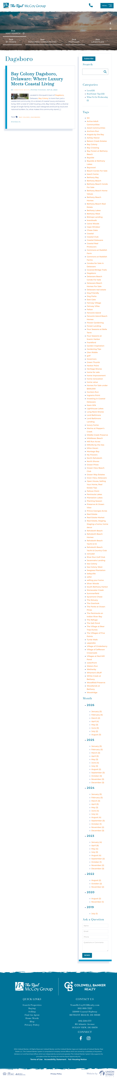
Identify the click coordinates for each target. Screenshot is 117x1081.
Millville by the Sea (95, 445)
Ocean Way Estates (96, 475)
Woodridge (92, 693)
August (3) (96, 735)
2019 (90, 907)
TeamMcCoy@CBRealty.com (85, 1005)
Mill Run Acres (93, 442)
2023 (90, 836)
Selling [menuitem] (32, 1012)
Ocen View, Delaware (97, 478)
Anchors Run (93, 131)
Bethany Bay (93, 177)
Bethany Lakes (94, 210)
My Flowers (92, 455)
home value (92, 382)
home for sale (93, 372)
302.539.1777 (85, 1021)
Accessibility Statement (55, 1059)
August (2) (96, 769)
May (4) (94, 849)
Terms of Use (36, 1059)
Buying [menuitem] (32, 1008)
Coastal (90, 234)
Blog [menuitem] (32, 1021)
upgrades (91, 643)
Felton (90, 310)
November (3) (97, 779)
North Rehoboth (94, 458)
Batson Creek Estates (97, 141)
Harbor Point (93, 366)
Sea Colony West (94, 567)
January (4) (96, 842)
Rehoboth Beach (95, 531)
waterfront (92, 663)
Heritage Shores (94, 369)
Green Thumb (93, 362)
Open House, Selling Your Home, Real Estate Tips (96, 484)
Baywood (91, 168)
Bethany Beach (94, 181)
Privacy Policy (56, 1074)
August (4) (96, 817)
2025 (90, 740)
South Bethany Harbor (97, 587)
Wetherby (91, 669)
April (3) (95, 756)
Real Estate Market (95, 518)
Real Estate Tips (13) (95, 94)
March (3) (95, 753)
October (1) (96, 824)
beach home (93, 174)
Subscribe (89, 59)
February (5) (97, 715)
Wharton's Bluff (94, 673)
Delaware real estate (96, 290)
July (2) (94, 731)
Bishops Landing (95, 217)
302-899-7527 (85, 1008)
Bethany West (93, 214)
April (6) (95, 846)
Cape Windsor (93, 227)
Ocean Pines (93, 465)
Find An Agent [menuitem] (32, 1015)
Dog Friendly (93, 293)
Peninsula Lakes (94, 494)
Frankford (91, 343)
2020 (91, 892)
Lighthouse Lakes (95, 409)
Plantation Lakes (95, 498)
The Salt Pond (93, 623)
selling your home (95, 580)
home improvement (96, 376)
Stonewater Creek (95, 590)
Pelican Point (93, 491)
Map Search (13, 32)
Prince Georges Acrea (97, 511)
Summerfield (93, 593)
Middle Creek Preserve (97, 435)
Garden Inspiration (95, 346)
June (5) (95, 728)
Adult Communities (96, 128)
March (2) (95, 718)
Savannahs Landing (96, 560)
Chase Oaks (92, 230)
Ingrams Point (93, 395)
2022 (90, 874)
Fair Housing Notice (77, 1059)
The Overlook (93, 603)
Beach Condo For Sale (97, 171)
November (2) (97, 827)
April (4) (95, 721)
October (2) (96, 884)
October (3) (96, 776)
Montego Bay (93, 452)
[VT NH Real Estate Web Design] (100, 1074)
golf (88, 356)
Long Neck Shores (95, 412)
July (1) (94, 914)
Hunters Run (93, 392)
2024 (91, 788)
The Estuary (92, 600)
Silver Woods (93, 584)
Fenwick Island (94, 313)
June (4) (95, 763)
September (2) (98, 859)
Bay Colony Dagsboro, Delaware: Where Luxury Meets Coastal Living (37, 79)
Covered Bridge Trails (97, 270)
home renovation (95, 379)
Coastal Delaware (95, 240)
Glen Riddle (92, 352)
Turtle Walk (92, 640)
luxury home (93, 425)
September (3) (98, 773)
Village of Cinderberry (97, 646)
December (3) (97, 783)
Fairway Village (94, 303)
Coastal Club (93, 237)
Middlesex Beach (95, 438)
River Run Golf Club (96, 557)
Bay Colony (43, 98)
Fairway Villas (93, 306)
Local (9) (91, 90)
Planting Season (94, 501)
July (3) (94, 766)
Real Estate (92, 514)
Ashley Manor (93, 138)
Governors (91, 359)
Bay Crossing (93, 148)
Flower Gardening (95, 323)
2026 (90, 705)
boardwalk (92, 220)
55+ (88, 118)
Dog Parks (92, 296)
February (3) (97, 750)
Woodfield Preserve (96, 683)
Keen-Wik (91, 405)
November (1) (97, 902)
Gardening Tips (94, 349)
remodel (91, 554)
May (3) (94, 725)
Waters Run (92, 666)
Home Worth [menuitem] (32, 1018)
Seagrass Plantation (96, 570)
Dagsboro (59, 95)
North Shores (93, 461)
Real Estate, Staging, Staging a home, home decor (97, 524)
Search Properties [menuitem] (32, 1005)
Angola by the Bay (95, 135)
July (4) (94, 814)
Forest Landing (94, 326)
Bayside (90, 158)
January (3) (96, 712)
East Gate (91, 300)
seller (89, 577)
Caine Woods (93, 224)
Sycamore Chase (94, 597)
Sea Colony (92, 564)
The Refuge (92, 620)
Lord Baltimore (94, 415)
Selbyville (91, 574)
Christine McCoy (22, 90)
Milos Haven (92, 448)
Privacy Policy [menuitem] (32, 1025)
